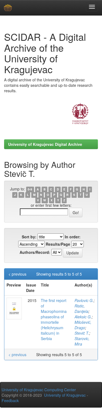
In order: (73, 236)
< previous (17, 274)
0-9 (30, 189)
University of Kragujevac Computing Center (39, 389)
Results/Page (58, 244)
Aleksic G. (83, 316)
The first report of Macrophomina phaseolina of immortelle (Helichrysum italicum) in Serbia (54, 319)
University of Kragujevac (65, 395)
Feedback (10, 400)
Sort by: (29, 236)
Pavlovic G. (84, 300)
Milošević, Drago (83, 324)
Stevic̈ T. (82, 333)
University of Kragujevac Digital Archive (45, 144)
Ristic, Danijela (81, 308)
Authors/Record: (35, 252)
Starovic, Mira (82, 341)
